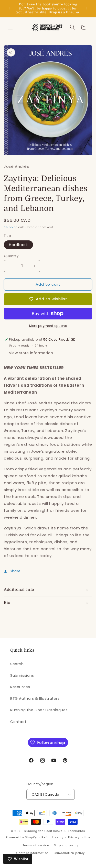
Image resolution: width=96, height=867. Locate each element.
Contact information (32, 853)
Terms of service (36, 845)
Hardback (18, 244)
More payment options (48, 326)
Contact (18, 721)
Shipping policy (66, 845)
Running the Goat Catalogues (39, 710)
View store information (31, 352)
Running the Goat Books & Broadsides (54, 831)
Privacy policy (79, 837)
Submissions (22, 675)
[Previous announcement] (9, 8)
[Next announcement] (86, 8)
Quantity (11, 255)
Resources (20, 687)
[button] (10, 27)
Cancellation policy (69, 853)
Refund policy (52, 837)
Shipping (11, 227)
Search (17, 663)
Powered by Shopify (21, 837)
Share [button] (15, 571)
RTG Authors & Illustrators (35, 698)
